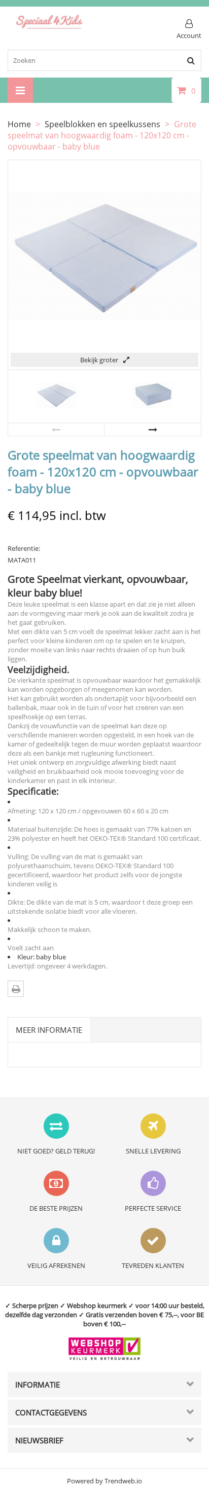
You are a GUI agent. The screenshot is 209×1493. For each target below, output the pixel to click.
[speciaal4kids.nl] (49, 27)
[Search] (191, 60)
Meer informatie (49, 1030)
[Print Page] (16, 989)
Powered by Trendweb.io (104, 1480)
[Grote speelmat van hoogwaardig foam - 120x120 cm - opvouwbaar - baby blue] (56, 413)
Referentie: (24, 548)
